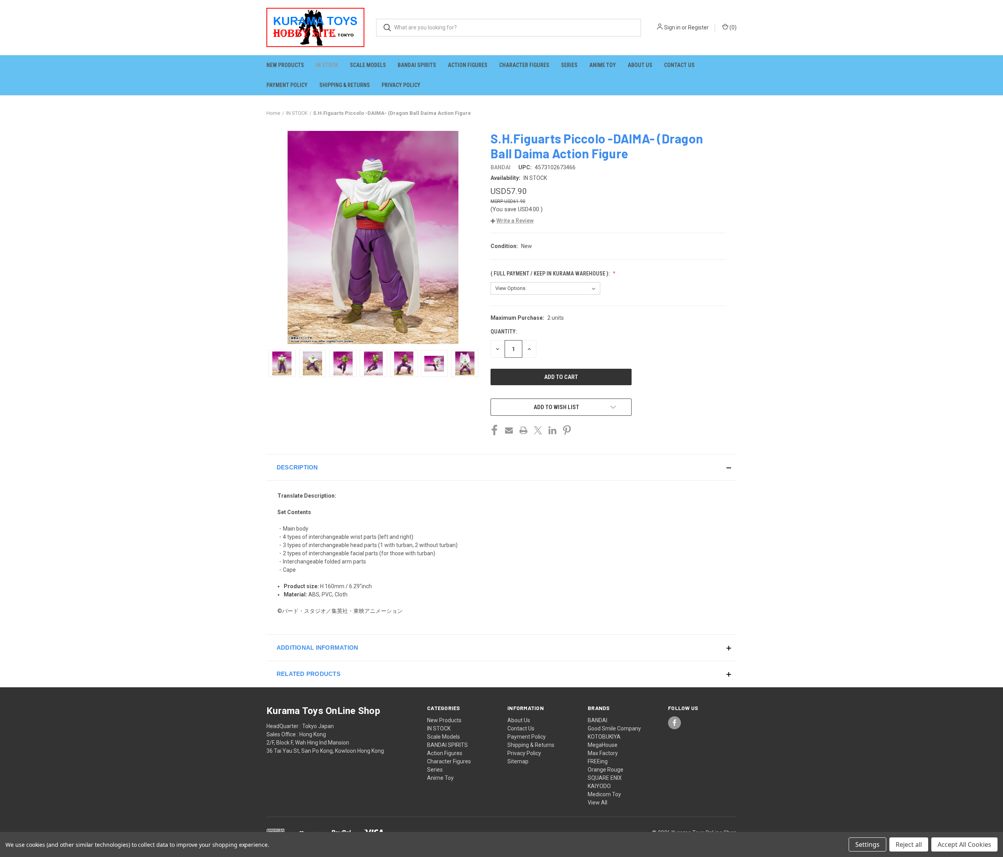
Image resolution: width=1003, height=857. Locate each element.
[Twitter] (538, 430)
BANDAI (597, 720)
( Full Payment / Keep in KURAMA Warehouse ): (551, 273)
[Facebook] (494, 430)
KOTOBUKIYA (604, 737)
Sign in (672, 27)
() (732, 27)
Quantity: (504, 331)
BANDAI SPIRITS (417, 65)
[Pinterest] (567, 430)
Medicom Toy (604, 794)
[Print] (523, 430)
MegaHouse (602, 745)
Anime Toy (602, 65)
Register (698, 27)
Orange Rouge (605, 769)
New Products (285, 65)
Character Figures (524, 65)
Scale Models (368, 65)
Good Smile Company (614, 728)
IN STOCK (327, 65)
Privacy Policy (401, 85)
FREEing (598, 761)
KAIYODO (599, 786)
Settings (867, 844)
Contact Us (679, 65)
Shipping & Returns (344, 85)
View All (597, 802)
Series (569, 65)
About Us (640, 65)
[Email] (509, 430)
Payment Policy (287, 85)
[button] (512, 220)
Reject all (909, 844)
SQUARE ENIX (605, 778)
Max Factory (603, 753)
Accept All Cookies (964, 844)
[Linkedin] (552, 430)
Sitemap (518, 761)
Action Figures (467, 65)
